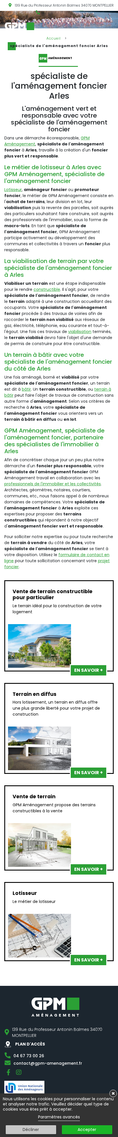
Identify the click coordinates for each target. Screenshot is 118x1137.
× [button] (113, 1093)
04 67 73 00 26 (28, 1056)
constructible (47, 289)
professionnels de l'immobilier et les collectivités (52, 484)
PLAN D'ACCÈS (29, 1044)
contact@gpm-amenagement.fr (47, 1063)
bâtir (26, 389)
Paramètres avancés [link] (59, 1117)
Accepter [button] (87, 1129)
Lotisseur (13, 189)
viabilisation (79, 331)
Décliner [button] (31, 1129)
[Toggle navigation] (114, 27)
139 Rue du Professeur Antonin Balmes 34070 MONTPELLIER (64, 5)
